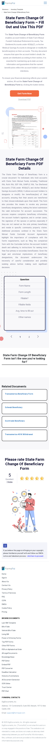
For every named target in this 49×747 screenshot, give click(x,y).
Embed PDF (6, 665)
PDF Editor (6, 661)
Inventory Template (17, 9)
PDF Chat (5, 691)
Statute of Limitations (10, 676)
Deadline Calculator (9, 672)
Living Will (5, 634)
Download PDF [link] (24, 99)
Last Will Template (9, 623)
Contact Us (6, 585)
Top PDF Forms (7, 642)
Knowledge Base (8, 657)
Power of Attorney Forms (11, 638)
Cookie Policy (7, 608)
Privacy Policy (7, 589)
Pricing (4, 612)
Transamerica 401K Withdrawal (19, 434)
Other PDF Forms (8, 646)
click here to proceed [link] (35, 556)
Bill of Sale (6, 627)
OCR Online (6, 683)
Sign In (4, 578)
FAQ (3, 597)
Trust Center (7, 687)
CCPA (4, 600)
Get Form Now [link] (24, 93)
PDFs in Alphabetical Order (12, 649)
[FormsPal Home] (8, 568)
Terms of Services (9, 593)
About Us (5, 581)
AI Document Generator (11, 680)
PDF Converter (7, 668)
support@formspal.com (16, 713)
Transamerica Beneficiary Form (19, 394)
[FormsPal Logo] (8, 3)
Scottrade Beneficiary (15, 421)
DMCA (4, 604)
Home (4, 574)
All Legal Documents (9, 653)
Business (5, 9)
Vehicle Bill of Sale (9, 630)
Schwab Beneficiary (13, 407)
